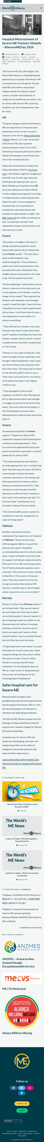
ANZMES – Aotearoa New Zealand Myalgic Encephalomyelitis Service (18, 962)
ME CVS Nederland (14, 988)
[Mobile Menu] (41, 8)
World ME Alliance (12, 54)
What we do (32, 1131)
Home (9, 1131)
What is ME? (23, 1131)
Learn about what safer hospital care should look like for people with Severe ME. (22, 763)
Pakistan (5, 59)
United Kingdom (24, 61)
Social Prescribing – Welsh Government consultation (22, 874)
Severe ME (15, 59)
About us (15, 1131)
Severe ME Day (28, 59)
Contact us (37, 1133)
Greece (24, 57)
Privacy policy (22, 1136)
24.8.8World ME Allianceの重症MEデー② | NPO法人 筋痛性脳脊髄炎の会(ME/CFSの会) (21, 899)
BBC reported (9, 217)
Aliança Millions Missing (17, 1033)
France (16, 57)
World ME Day (27, 1133)
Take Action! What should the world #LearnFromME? (22, 805)
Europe (8, 57)
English (9, 1121)
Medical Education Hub (9, 1133)
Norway (32, 57)
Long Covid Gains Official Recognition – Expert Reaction (22, 840)
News (20, 1133)
